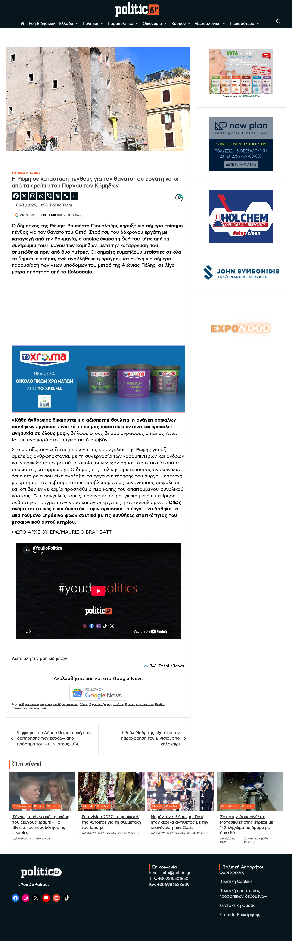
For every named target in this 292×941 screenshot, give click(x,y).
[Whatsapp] (41, 196)
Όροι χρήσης (232, 873)
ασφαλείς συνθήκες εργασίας (59, 704)
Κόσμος (178, 24)
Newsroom (43, 838)
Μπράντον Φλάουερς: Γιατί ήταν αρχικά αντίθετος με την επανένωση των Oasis (179, 822)
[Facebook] (16, 196)
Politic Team (61, 205)
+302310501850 (173, 879)
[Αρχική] (23, 23)
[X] (24, 196)
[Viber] (49, 196)
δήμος (84, 704)
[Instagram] (32, 196)
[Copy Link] (66, 196)
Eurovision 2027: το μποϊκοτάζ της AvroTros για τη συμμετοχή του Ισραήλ (111, 822)
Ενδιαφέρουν (20, 172)
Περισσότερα (242, 24)
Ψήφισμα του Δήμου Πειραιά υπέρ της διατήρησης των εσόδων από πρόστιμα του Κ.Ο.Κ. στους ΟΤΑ (54, 738)
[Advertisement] (98, 308)
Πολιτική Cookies (235, 882)
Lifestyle (88, 806)
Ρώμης (143, 449)
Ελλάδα (66, 24)
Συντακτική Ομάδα (237, 906)
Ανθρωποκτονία (29, 704)
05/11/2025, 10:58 (32, 205)
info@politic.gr (176, 873)
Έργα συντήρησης (100, 704)
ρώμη (44, 708)
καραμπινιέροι (145, 704)
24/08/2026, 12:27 (93, 833)
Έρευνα (130, 704)
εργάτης (118, 704)
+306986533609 (173, 885)
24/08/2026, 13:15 (23, 838)
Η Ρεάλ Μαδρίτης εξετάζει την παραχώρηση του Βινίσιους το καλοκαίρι (150, 738)
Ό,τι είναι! (54, 806)
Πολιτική (90, 24)
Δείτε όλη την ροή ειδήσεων (39, 659)
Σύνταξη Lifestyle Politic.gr (122, 833)
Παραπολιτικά (120, 24)
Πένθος (160, 704)
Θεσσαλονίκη (207, 24)
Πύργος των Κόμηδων (25, 708)
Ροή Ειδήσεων (42, 24)
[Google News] (74, 196)
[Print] (57, 196)
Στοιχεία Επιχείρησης (239, 915)
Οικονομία (152, 24)
